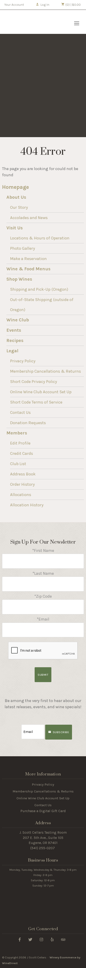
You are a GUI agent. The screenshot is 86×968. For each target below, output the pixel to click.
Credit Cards (21, 453)
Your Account (14, 5)
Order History (22, 484)
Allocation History (27, 504)
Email (17, 727)
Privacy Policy (23, 360)
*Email (43, 619)
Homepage (15, 187)
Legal (12, 350)
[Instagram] (41, 939)
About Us (16, 197)
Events (13, 330)
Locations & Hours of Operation (39, 238)
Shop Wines (19, 279)
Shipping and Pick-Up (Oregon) (39, 289)
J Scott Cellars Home (28, 22)
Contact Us (20, 412)
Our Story (19, 207)
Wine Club (17, 320)
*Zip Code (43, 596)
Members (16, 433)
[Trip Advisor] (63, 939)
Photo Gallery (22, 248)
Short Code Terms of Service (36, 402)
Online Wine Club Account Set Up (41, 391)
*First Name (43, 550)
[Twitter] (30, 939)
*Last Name (43, 573)
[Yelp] (52, 939)
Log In (44, 5)
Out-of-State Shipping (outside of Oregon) (41, 304)
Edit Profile (20, 443)
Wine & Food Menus (28, 268)
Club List (18, 463)
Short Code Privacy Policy (33, 381)
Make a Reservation (28, 258)
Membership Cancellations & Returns (45, 371)
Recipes (14, 340)
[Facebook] (20, 939)
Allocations (20, 494)
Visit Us (14, 227)
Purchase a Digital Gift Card (43, 811)
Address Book (23, 474)
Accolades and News (29, 217)
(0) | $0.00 (73, 5)
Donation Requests (28, 422)
